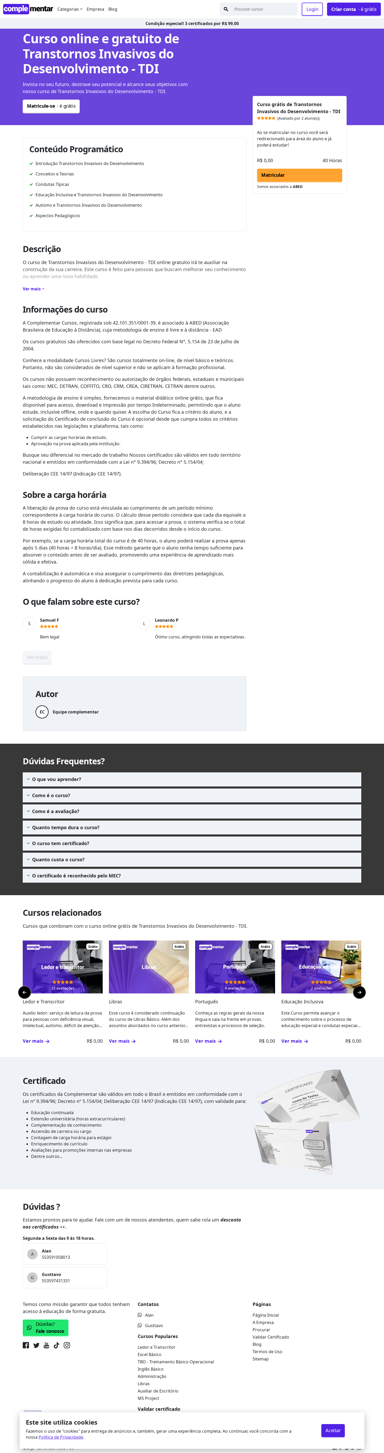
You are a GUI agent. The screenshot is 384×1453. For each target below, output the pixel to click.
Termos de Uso (267, 1351)
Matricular (273, 175)
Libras (144, 1384)
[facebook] (27, 1346)
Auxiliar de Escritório (158, 1391)
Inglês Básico (151, 1369)
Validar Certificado (271, 1337)
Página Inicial (266, 1315)
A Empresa (263, 1322)
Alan (149, 1315)
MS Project (148, 1398)
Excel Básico (149, 1354)
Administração (152, 1376)
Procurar (261, 1330)
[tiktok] (56, 1346)
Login (312, 9)
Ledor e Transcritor (157, 1347)
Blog (112, 9)
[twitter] (36, 1346)
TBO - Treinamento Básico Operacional (176, 1362)
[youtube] (46, 1346)
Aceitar (332, 1430)
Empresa (95, 9)
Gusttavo (154, 1325)
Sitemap (261, 1359)
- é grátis (354, 9)
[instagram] (67, 1346)
